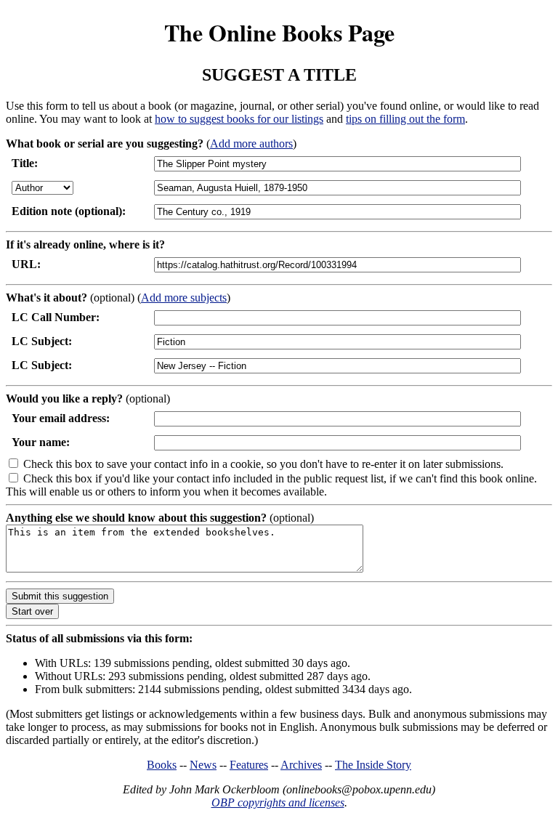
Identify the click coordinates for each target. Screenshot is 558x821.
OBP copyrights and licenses (277, 802)
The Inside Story (373, 765)
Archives (301, 765)
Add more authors (251, 143)
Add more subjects (184, 297)
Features (249, 765)
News (203, 765)
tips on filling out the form (405, 119)
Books (162, 765)
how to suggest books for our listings (239, 119)
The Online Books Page (279, 32)
